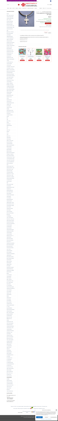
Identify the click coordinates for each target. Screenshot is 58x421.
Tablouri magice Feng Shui (10, 368)
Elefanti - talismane (9, 261)
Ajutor (13, 8)
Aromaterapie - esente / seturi (11, 66)
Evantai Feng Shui (9, 259)
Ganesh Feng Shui (9, 294)
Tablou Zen (8, 348)
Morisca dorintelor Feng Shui (10, 89)
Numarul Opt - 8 (9, 241)
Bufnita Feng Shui (9, 271)
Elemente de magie (9, 99)
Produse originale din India (10, 102)
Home (8, 8)
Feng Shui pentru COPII (10, 57)
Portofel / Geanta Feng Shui (10, 194)
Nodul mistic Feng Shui (10, 238)
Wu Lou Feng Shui (9, 252)
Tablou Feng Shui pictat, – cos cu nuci (39, 56)
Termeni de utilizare (26, 406)
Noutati (8, 13)
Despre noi (12, 406)
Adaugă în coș (48, 23)
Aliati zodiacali (9, 137)
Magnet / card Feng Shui (10, 39)
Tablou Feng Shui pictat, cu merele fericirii (22, 56)
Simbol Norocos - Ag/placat (10, 176)
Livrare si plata (15, 408)
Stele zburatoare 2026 (9, 22)
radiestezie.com (36, 1)
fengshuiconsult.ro (28, 1)
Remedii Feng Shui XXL (10, 190)
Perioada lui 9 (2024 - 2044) (10, 25)
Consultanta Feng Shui (10, 383)
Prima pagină (37, 11)
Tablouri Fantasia (9, 347)
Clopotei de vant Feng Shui (10, 330)
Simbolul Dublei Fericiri (10, 268)
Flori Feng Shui (9, 105)
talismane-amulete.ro (17, 1)
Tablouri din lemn (9, 344)
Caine (7, 134)
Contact (35, 8)
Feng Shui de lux (9, 188)
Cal (7, 128)
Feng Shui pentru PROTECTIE (10, 288)
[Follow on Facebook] (50, 1)
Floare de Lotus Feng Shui (10, 247)
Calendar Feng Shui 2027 (10, 16)
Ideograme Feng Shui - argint (10, 167)
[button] (49, 5)
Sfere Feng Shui (9, 283)
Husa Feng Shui (9, 333)
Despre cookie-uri (39, 406)
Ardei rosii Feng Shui (9, 211)
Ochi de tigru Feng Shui (10, 172)
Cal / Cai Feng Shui (9, 274)
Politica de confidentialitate (33, 406)
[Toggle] (15, 22)
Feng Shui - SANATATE (10, 83)
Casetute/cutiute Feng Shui (10, 326)
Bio (17, 406)
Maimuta (8, 131)
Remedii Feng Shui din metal (10, 187)
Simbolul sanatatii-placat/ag (10, 178)
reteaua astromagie (20, 406)
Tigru (7, 119)
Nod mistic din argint (9, 170)
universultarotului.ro (33, 1)
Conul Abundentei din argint (10, 158)
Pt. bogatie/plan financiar (10, 354)
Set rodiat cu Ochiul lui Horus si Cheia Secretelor (31, 56)
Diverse (8, 98)
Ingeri (7, 30)
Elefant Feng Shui (9, 262)
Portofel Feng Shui (9, 226)
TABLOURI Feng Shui (9, 342)
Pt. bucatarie (8, 356)
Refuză (46, 417)
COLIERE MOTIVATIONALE (10, 86)
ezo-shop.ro (20, 1)
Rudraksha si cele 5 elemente (10, 42)
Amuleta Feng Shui (9, 377)
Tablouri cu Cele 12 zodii (10, 140)
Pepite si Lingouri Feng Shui (10, 220)
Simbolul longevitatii (9, 250)
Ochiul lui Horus (9, 297)
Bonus (11, 8)
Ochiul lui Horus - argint (10, 175)
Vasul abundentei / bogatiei (10, 205)
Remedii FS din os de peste (10, 111)
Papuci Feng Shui (9, 193)
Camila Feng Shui (9, 276)
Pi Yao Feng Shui (9, 300)
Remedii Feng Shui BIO (10, 199)
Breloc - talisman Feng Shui (10, 312)
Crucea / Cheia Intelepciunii (10, 161)
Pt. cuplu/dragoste (9, 359)
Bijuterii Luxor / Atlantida (10, 31)
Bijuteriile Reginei (9, 149)
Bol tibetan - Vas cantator (10, 84)
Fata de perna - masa (9, 332)
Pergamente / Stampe (9, 335)
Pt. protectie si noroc (9, 357)
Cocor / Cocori (9, 249)
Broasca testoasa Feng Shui (10, 244)
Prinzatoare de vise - (9, 303)
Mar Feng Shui (8, 265)
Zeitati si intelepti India (10, 371)
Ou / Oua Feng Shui (9, 285)
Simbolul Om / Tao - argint (10, 173)
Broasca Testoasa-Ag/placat (10, 155)
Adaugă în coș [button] (22, 60)
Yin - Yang (8, 306)
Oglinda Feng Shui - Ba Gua (10, 202)
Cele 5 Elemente (9, 93)
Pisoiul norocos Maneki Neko (10, 223)
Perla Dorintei (8, 113)
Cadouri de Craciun (9, 386)
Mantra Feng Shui (9, 353)
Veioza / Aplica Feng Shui (10, 339)
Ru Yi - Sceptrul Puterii (10, 282)
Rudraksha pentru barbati (10, 51)
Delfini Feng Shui (9, 277)
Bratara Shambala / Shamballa (11, 75)
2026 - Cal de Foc (9, 19)
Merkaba (8, 108)
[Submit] (18, 4)
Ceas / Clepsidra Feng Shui (10, 87)
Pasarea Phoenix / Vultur (10, 280)
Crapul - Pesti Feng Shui (10, 217)
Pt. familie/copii (9, 360)
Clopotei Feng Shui (9, 329)
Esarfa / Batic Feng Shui (10, 191)
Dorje (7, 164)
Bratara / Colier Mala (9, 78)
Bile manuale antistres (10, 246)
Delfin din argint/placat (10, 163)
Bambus (8, 273)
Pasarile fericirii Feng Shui (10, 267)
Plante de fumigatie (9, 92)
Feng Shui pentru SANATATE (10, 243)
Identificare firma (36, 408)
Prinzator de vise (9, 374)
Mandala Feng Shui (9, 351)
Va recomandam (9, 185)
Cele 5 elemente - (9, 350)
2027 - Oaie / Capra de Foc (10, 15)
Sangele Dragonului (9, 125)
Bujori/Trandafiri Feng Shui (10, 258)
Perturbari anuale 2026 (10, 21)
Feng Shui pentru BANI (10, 208)
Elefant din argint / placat (10, 166)
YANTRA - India (9, 104)
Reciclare (29, 408)
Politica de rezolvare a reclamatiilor (22, 408)
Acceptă (39, 417)
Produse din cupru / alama (10, 80)
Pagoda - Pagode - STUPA (10, 90)
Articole (20, 8)
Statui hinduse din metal (10, 110)
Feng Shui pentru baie (9, 324)
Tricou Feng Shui (9, 197)
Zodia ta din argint (9, 181)
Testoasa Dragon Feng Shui (10, 229)
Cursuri (16, 8)
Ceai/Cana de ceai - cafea (10, 327)
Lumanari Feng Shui (9, 63)
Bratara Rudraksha (9, 48)
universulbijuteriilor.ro (12, 1)
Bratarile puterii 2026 (9, 24)
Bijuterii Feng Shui (9, 146)
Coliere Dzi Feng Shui (9, 143)
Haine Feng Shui (9, 196)
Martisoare (8, 389)
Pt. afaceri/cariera (9, 365)
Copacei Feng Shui (9, 81)
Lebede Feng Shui (9, 255)
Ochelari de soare (9, 101)
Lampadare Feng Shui (9, 341)
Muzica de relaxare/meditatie (10, 309)
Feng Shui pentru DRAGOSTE (10, 253)
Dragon (8, 122)
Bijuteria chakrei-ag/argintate (10, 152)
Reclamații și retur (44, 406)
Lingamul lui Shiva (9, 264)
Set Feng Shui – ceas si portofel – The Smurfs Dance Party (47, 57)
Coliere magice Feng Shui (10, 77)
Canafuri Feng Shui (9, 232)
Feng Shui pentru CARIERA (10, 270)
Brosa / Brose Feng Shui (10, 33)
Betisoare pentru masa (10, 338)
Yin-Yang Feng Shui (9, 345)
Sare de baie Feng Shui (10, 72)
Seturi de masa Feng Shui (10, 336)
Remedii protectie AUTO (10, 95)
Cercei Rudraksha (9, 54)
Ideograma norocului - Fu (10, 235)
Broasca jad (8, 214)
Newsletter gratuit (30, 8)
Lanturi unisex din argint (10, 184)
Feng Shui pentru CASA (10, 321)
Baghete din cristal (9, 318)
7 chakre (8, 60)
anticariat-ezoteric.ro (24, 1)
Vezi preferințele (54, 417)
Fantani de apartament (10, 28)
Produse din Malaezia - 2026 (10, 27)
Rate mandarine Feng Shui (10, 256)
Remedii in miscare (9, 96)
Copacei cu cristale (9, 107)
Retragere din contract (42, 408)
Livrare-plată (24, 8)
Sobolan (8, 116)
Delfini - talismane (9, 279)
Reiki (7, 182)
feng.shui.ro (8, 1)
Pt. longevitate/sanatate (10, 362)
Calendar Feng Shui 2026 (10, 18)
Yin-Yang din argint (9, 179)
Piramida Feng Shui (9, 315)
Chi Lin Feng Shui (9, 291)
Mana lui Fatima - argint (10, 169)
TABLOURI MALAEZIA (10, 36)
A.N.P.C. (15, 406)
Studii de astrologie (9, 380)
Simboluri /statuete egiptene (48, 26)
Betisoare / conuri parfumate (10, 69)
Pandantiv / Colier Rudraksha (10, 45)
